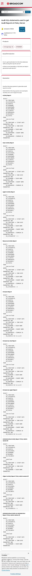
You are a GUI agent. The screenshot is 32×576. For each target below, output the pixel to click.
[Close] (28, 553)
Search (28, 12)
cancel (23, 12)
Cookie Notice (6, 570)
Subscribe (22, 30)
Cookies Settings (15, 573)
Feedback (22, 28)
